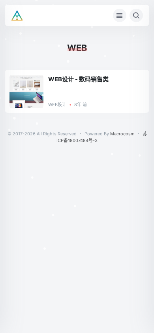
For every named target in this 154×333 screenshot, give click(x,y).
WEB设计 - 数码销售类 (78, 79)
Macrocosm (122, 134)
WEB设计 (57, 104)
